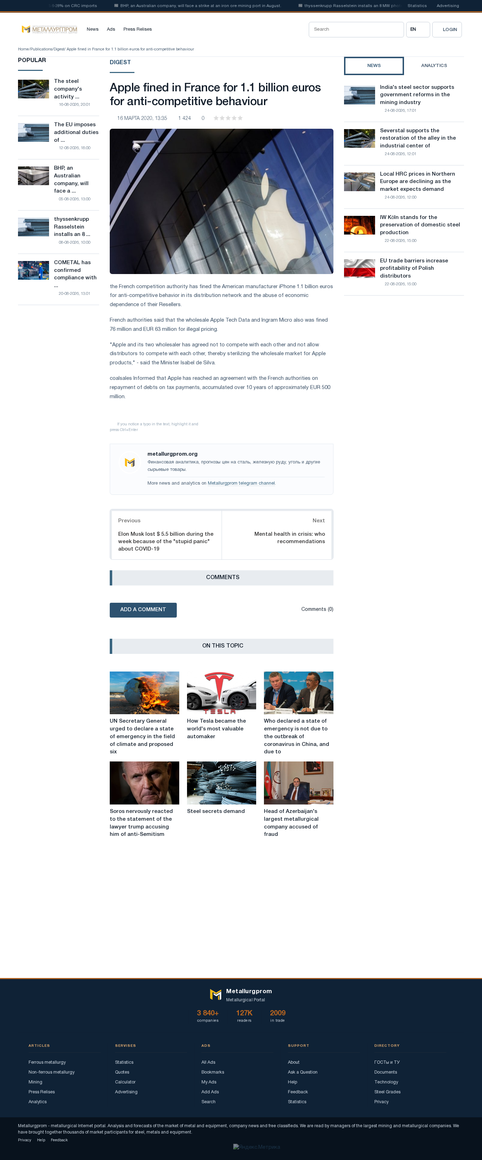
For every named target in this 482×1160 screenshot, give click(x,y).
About (294, 1062)
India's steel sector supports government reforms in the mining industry (417, 95)
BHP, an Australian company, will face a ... (71, 180)
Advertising (448, 6)
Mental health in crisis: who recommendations (289, 538)
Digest (59, 49)
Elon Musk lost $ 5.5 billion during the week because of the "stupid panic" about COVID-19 (165, 542)
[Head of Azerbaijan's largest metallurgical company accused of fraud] (298, 782)
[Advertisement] (404, 362)
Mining (35, 1082)
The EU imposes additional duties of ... (76, 132)
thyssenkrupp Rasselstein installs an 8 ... (72, 227)
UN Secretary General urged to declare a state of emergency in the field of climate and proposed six (142, 736)
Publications (41, 49)
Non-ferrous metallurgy (51, 1072)
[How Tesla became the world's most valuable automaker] (222, 693)
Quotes (122, 1072)
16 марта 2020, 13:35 (142, 118)
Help (292, 1082)
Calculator (125, 1082)
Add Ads (210, 1092)
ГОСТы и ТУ (387, 1062)
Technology (386, 1082)
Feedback (298, 1092)
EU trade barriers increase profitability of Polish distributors (414, 269)
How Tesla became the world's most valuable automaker (216, 729)
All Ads (208, 1062)
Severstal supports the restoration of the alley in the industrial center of (418, 138)
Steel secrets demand (216, 811)
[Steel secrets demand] (222, 782)
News (92, 30)
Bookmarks (212, 1072)
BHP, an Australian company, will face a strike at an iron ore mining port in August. (184, 6)
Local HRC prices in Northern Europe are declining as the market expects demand (417, 182)
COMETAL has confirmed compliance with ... (75, 274)
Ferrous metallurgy (47, 1062)
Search (208, 1102)
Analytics (38, 1102)
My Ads (208, 1082)
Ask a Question (303, 1072)
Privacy (381, 1102)
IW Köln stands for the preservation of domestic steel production (420, 225)
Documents (385, 1072)
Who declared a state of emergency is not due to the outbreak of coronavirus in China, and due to (296, 736)
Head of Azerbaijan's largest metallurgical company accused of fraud (291, 823)
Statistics (417, 6)
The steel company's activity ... (68, 89)
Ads (111, 30)
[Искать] (396, 29)
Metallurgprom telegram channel (241, 483)
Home (23, 49)
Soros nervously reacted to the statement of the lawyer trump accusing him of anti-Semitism (141, 823)
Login (450, 30)
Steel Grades (387, 1092)
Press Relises (137, 30)
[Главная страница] (47, 30)
